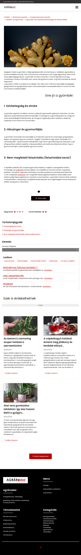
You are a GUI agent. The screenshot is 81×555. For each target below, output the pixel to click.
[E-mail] (17, 212)
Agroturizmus (48, 530)
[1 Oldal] (42, 191)
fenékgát (8, 283)
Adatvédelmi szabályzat (52, 489)
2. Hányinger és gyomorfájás (13, 230)
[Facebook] (15, 212)
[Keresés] (77, 249)
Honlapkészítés (8, 497)
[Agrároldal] (9, 7)
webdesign (19, 497)
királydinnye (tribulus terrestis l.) (20, 267)
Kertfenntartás (48, 521)
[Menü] (77, 7)
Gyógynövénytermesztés (40, 17)
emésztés (21, 175)
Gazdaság (47, 527)
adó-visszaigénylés (13, 275)
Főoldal (7, 17)
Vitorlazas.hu (7, 535)
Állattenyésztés (48, 523)
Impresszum (47, 493)
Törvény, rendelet (67, 261)
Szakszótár (53, 261)
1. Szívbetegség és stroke (11, 226)
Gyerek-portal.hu (9, 531)
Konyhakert (47, 532)
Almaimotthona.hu (10, 517)
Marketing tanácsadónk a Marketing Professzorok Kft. (16, 501)
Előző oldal (41, 198)
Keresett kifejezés (9, 246)
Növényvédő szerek (38, 261)
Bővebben (48, 270)
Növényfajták (22, 261)
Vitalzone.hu (7, 520)
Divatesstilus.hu (8, 528)
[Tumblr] (23, 212)
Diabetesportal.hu (9, 524)
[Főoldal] (39, 192)
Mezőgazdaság (48, 517)
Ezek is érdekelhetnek (20, 298)
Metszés (46, 525)
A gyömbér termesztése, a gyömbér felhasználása (18, 2)
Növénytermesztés (20, 17)
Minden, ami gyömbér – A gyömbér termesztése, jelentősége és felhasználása (37, 19)
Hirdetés (40, 305)
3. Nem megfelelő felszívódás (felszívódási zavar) (21, 234)
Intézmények (9, 261)
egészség (19, 170)
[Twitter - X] (20, 212)
